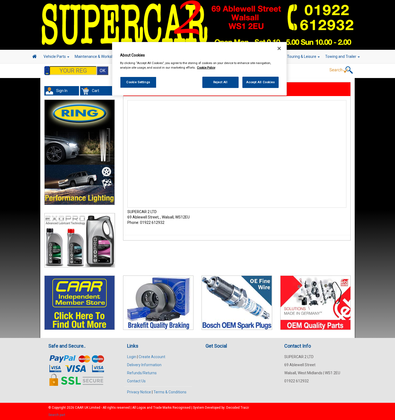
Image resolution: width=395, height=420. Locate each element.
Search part (56, 415)
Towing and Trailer (341, 56)
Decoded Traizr (237, 408)
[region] (199, 69)
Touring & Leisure (302, 56)
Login (131, 357)
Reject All (220, 82)
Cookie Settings (138, 82)
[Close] (279, 48)
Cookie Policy (206, 67)
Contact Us (136, 381)
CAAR (79, 408)
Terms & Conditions (169, 392)
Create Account (152, 357)
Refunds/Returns (142, 373)
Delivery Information (144, 365)
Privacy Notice (139, 392)
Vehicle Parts (55, 56)
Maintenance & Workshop (97, 56)
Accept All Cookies (260, 82)
